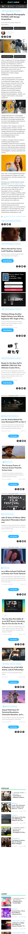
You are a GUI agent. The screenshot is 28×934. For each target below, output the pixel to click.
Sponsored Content (6, 431)
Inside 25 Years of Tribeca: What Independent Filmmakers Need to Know (13, 519)
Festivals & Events (8, 514)
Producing (6, 567)
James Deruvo (11, 32)
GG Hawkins (4, 531)
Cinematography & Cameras (12, 10)
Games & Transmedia (11, 706)
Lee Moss (6, 677)
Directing (12, 6)
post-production (12, 216)
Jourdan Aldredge (7, 327)
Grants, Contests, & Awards (13, 663)
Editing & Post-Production (10, 416)
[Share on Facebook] (2, 37)
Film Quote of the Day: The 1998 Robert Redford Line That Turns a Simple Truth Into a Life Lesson (19, 862)
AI (4, 6)
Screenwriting (21, 6)
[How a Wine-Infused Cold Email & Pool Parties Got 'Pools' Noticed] (13, 556)
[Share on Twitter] (5, 37)
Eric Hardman (16, 852)
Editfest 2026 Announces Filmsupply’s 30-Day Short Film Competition (19, 873)
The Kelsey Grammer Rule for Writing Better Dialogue (18, 883)
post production (6, 216)
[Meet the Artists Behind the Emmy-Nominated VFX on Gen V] (13, 404)
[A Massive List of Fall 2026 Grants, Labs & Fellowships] (13, 654)
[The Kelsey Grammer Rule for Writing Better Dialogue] (6, 883)
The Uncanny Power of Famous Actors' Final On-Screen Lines (12, 467)
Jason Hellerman (7, 479)
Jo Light (5, 258)
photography (24, 216)
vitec (4, 217)
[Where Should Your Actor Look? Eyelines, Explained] (13, 234)
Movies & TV (8, 462)
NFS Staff (10, 531)
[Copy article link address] (10, 37)
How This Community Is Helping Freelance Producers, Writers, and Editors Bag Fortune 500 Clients (19, 839)
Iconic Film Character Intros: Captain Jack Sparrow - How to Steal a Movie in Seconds (18, 850)
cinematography (18, 216)
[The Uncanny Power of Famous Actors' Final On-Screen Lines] (13, 452)
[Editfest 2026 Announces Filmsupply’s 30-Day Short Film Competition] (6, 872)
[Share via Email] (7, 37)
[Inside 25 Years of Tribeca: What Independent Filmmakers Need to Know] (13, 502)
